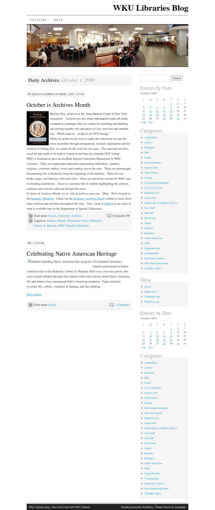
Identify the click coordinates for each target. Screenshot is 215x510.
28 (164, 118)
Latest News (150, 197)
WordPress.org (151, 301)
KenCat (108, 203)
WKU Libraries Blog (150, 7)
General (148, 177)
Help (58, 19)
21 (164, 114)
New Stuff (149, 207)
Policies (38, 19)
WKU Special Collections (74, 226)
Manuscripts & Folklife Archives (160, 202)
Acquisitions (150, 137)
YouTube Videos (152, 268)
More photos (34, 294)
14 (164, 110)
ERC (146, 152)
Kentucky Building (42, 198)
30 (178, 118)
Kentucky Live (151, 192)
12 (150, 110)
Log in (147, 286)
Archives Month (56, 220)
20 (157, 114)
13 (157, 110)
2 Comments (122, 305)
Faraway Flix (151, 167)
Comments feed (152, 296)
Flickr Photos (151, 172)
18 (143, 114)
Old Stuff (149, 212)
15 (171, 110)
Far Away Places (152, 162)
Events (52, 216)
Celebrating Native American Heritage (72, 253)
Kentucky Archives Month (89, 198)
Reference (149, 233)
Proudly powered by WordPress (137, 507)
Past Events (150, 218)
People (147, 223)
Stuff (146, 243)
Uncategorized (151, 253)
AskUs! (148, 142)
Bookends (149, 147)
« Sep (143, 122)
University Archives (70, 216)
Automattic (180, 507)
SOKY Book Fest (153, 238)
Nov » (151, 122)
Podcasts (148, 228)
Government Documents (156, 182)
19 (150, 114)
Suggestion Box (152, 248)
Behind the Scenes (78, 220)
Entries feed (150, 291)
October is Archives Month (58, 105)
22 (171, 114)
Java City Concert (153, 187)
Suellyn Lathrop (42, 94)
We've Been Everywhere (156, 263)
